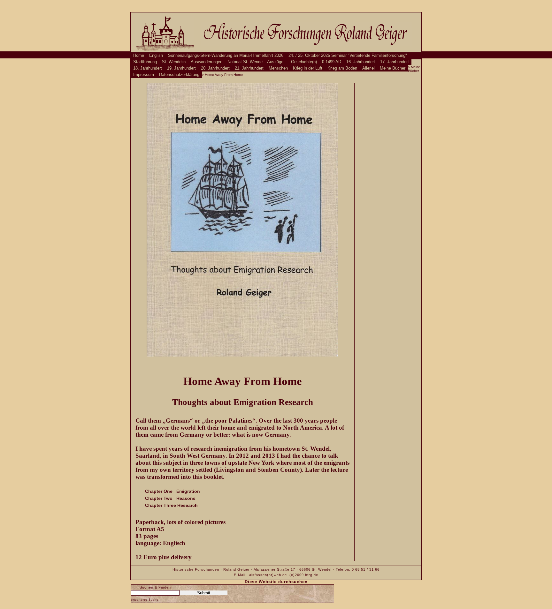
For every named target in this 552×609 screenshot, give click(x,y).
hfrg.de (311, 575)
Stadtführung (145, 62)
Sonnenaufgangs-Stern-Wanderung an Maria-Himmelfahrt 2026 (225, 55)
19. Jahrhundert (181, 68)
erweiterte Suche (144, 599)
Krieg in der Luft (307, 68)
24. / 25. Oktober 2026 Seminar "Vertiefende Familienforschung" (347, 55)
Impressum (143, 74)
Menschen (278, 68)
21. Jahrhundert (249, 68)
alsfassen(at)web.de (268, 575)
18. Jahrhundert (147, 68)
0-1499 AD (331, 62)
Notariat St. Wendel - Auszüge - (256, 62)
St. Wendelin (174, 62)
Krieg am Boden (342, 68)
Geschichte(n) (304, 62)
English (156, 55)
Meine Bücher (392, 68)
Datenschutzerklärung (179, 74)
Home (138, 55)
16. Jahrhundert (360, 62)
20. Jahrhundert (215, 68)
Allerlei (368, 68)
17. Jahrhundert (394, 62)
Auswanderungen (206, 62)
